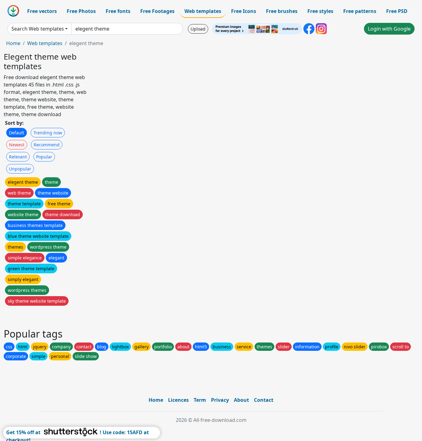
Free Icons (243, 11)
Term (200, 400)
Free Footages (157, 11)
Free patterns (359, 11)
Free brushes (282, 11)
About (241, 400)
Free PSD (396, 11)
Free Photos (81, 11)
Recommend (47, 145)
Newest (16, 145)
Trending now (47, 133)
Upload (198, 29)
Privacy (220, 400)
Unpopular (20, 169)
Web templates (202, 11)
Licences (178, 400)
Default (16, 133)
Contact (263, 400)
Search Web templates (37, 28)
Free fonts (118, 11)
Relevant (18, 157)
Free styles (320, 11)
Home (13, 43)
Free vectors (42, 11)
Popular (44, 157)
